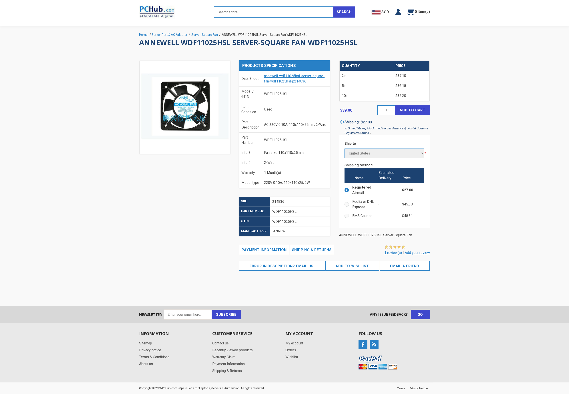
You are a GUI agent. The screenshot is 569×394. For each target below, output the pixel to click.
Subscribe (226, 314)
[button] (398, 12)
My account (294, 343)
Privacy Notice (419, 388)
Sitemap (145, 343)
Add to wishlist (352, 266)
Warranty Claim (223, 357)
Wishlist (291, 357)
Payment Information (264, 250)
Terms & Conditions (154, 357)
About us (146, 364)
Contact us (220, 343)
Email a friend (404, 266)
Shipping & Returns (312, 250)
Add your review (417, 253)
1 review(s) (393, 253)
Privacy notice (150, 350)
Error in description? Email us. (282, 266)
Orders (290, 350)
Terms (401, 388)
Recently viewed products (232, 350)
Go (420, 314)
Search (344, 12)
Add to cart (412, 110)
